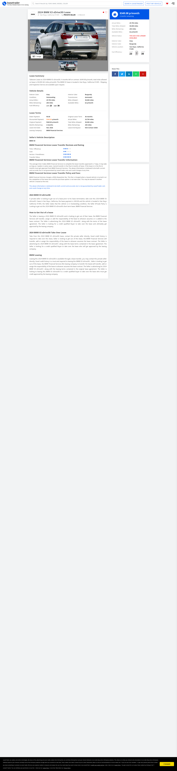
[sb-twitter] (122, 74)
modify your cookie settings (97, 765)
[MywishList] (167, 3)
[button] (173, 3)
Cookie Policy (117, 765)
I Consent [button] (166, 764)
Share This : (116, 69)
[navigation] (68, 54)
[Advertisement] (129, 101)
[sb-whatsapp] (136, 74)
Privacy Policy (67, 768)
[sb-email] (143, 74)
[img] (68, 39)
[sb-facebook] (115, 74)
